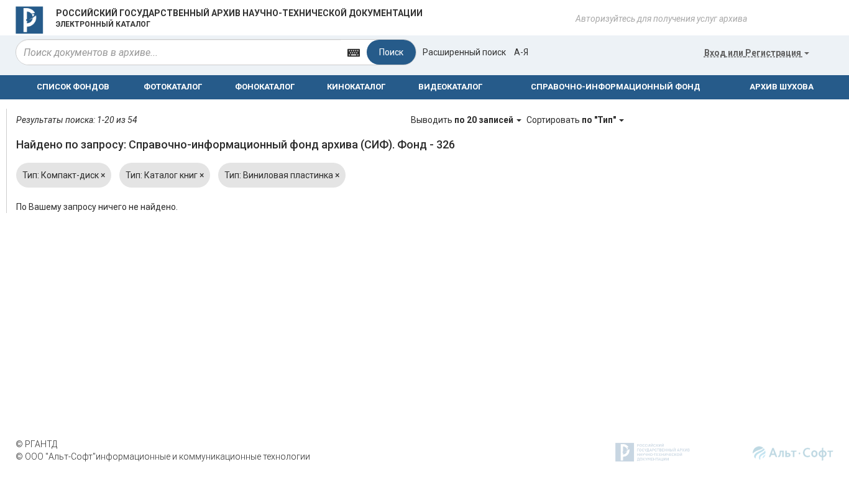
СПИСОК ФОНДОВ (73, 86)
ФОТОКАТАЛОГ (173, 86)
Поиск (391, 52)
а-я (521, 52)
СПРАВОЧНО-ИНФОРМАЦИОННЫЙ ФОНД (615, 86)
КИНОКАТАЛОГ (356, 86)
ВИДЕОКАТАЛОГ (450, 86)
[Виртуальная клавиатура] (353, 52)
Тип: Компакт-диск (63, 175)
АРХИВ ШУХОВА (782, 86)
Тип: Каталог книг (165, 175)
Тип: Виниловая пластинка (281, 175)
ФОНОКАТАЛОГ (265, 86)
